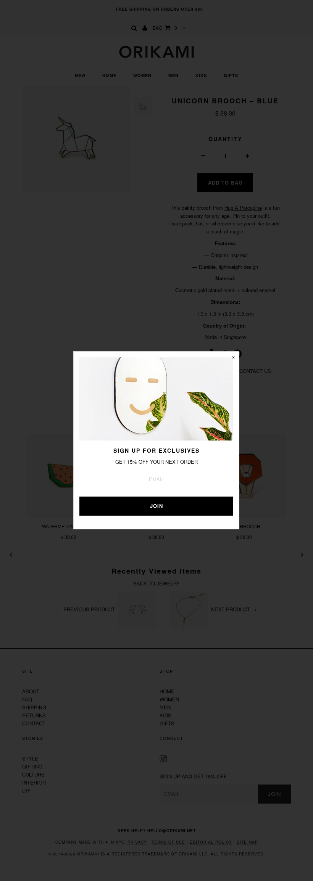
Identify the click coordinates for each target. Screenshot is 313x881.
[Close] (233, 357)
